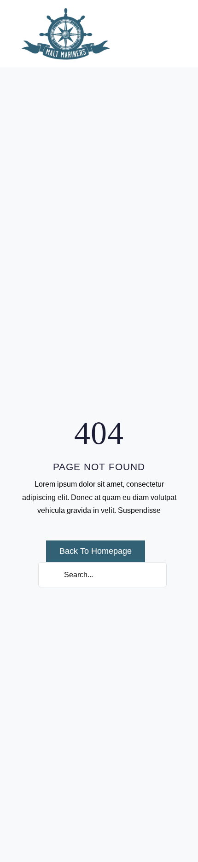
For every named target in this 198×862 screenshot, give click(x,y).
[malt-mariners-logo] (66, 11)
